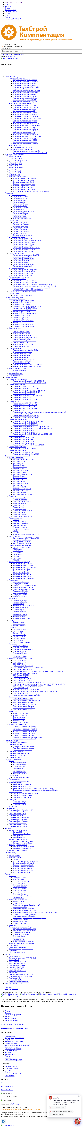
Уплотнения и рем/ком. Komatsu (24, 916)
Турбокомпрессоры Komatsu (22, 563)
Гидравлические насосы (17, 195)
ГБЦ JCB (16, 560)
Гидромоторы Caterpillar (21, 231)
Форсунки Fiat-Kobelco (21, 470)
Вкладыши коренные (20, 523)
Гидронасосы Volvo (19, 200)
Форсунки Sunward (19, 492)
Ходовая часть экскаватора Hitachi (25, 105)
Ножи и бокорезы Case (21, 346)
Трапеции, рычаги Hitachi (22, 784)
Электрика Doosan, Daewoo (22, 896)
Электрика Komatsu (20, 887)
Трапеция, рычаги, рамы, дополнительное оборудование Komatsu (35, 790)
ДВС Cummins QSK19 (20, 688)
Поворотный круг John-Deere (19, 817)
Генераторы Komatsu (20, 653)
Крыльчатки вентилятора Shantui (24, 739)
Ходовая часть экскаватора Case (24, 127)
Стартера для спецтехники (22, 642)
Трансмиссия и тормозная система (21, 949)
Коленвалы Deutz (19, 613)
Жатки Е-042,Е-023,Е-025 (18, 961)
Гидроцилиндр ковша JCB (22, 262)
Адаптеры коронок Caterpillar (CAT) (25, 350)
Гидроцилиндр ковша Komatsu (23, 259)
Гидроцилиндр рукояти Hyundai (24, 249)
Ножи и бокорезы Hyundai (22, 335)
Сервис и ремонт (11, 11)
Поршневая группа (15, 518)
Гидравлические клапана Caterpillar (25, 282)
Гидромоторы (13, 220)
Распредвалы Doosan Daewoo (23, 587)
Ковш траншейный (19, 764)
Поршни (16, 520)
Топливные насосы (19, 626)
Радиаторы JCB (18, 507)
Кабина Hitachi (14, 854)
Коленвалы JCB (18, 604)
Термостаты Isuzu (19, 717)
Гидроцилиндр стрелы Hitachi (23, 273)
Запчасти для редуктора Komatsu (24, 186)
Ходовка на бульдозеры (17, 78)
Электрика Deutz (19, 892)
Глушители (13, 951)
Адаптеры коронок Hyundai (22, 352)
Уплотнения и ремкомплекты (19, 899)
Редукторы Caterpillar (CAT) (18, 160)
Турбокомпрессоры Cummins (23, 565)
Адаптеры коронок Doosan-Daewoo (25, 359)
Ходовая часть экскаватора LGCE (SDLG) (27, 136)
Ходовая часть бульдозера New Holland (26, 91)
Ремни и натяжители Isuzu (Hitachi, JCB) (27, 700)
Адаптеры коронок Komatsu (22, 361)
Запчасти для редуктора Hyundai (24, 184)
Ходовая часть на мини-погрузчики (21, 149)
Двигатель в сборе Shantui (18, 742)
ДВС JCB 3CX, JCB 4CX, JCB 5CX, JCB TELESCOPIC (32, 686)
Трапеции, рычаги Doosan (22, 786)
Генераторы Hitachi (19, 651)
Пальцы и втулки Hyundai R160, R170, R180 (28, 421)
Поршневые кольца (19, 521)
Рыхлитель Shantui (19, 804)
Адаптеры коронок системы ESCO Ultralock (28, 366)
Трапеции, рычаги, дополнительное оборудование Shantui (33, 788)
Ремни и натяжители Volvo (22, 710)
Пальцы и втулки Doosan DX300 (24, 448)
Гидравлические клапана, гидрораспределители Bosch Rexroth (34, 286)
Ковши (11, 761)
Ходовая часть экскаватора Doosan (25, 113)
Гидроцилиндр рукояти (17, 237)
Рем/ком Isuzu (17, 903)
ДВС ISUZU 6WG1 (19, 664)
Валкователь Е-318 (15, 956)
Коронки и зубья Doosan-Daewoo (24, 313)
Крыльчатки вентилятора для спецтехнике (27, 737)
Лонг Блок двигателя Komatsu (23, 748)
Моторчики (13, 925)
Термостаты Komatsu (20, 715)
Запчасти (8, 6)
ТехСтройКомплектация (13, 2)
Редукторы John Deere (16, 173)
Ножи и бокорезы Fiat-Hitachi (23, 344)
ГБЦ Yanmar (17, 553)
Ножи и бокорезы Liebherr (22, 339)
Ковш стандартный (19, 762)
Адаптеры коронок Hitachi (22, 354)
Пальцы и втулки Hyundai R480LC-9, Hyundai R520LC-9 (32, 434)
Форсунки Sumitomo (20, 467)
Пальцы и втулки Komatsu (18, 379)
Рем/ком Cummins (19, 901)
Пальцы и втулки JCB (16, 401)
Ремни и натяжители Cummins (23, 706)
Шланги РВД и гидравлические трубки (22, 291)
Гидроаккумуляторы (16, 293)
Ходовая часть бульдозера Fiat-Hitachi (26, 87)
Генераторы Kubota (19, 655)
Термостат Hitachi (19, 719)
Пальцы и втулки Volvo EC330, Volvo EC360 (28, 445)
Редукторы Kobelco (15, 171)
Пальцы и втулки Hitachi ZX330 (24, 394)
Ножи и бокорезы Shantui (21, 332)
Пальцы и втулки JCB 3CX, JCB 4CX (26, 406)
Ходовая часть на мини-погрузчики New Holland (30, 153)
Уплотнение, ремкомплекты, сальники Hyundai (29, 918)
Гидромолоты (13, 775)
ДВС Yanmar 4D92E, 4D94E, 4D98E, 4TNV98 (28, 682)
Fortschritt (8, 954)
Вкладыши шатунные (20, 525)
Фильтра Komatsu (19, 837)
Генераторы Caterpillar (20, 646)
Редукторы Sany (14, 175)
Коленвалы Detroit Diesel (21, 618)
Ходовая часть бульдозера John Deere (25, 92)
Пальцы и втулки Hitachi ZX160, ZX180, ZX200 (29, 390)
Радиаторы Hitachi (19, 498)
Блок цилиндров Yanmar (21, 542)
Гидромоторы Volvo (20, 229)
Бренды (7, 8)
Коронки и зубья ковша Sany (23, 324)
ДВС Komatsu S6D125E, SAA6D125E (26, 673)
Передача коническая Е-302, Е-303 (21, 974)
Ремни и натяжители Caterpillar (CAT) (26, 704)
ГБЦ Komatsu (17, 549)
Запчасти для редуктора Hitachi (23, 182)
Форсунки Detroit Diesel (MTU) (23, 494)
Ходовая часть (10, 76)
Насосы (11, 620)
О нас (7, 4)
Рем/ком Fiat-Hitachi (20, 923)
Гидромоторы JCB (19, 233)
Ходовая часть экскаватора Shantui (25, 122)
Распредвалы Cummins (21, 582)
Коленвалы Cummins (20, 602)
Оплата (7, 15)
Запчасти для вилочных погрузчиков (21, 943)
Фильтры (8, 828)
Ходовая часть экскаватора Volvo (24, 109)
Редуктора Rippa (18, 938)
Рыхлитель (12, 799)
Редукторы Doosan (15, 158)
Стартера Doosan (19, 638)
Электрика (12, 876)
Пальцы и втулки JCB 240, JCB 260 (25, 408)
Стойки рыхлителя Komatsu (22, 795)
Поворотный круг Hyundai (18, 825)
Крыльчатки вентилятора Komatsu (25, 726)
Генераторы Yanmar (19, 657)
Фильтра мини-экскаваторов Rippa (25, 930)
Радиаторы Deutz (19, 505)
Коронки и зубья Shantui (21, 312)
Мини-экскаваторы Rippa (13, 983)
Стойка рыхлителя (15, 792)
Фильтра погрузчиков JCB (22, 848)
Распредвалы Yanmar (20, 595)
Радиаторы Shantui (19, 503)
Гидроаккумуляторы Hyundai (23, 295)
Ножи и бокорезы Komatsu (22, 330)
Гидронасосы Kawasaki (21, 207)
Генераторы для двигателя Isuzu (24, 649)
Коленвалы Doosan (19, 611)
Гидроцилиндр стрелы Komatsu (24, 271)
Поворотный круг (11, 808)
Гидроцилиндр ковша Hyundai (23, 264)
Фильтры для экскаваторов (18, 830)
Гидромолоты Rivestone (21, 777)
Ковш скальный (18, 768)
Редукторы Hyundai (15, 164)
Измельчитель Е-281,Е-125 (18, 965)
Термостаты (13, 711)
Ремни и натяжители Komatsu (23, 702)
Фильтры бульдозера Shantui (22, 843)
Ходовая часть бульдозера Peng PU (25, 102)
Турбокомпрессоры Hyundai (22, 571)
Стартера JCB (17, 633)
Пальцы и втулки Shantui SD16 (23, 452)
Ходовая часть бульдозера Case (23, 89)
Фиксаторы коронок (16, 374)
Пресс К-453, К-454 (15, 980)
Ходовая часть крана (16, 145)
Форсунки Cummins (20, 478)
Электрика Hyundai (19, 877)
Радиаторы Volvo (19, 512)
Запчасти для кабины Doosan (23, 870)
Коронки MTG (18, 322)
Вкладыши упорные (20, 527)
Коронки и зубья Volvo (21, 319)
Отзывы (7, 17)
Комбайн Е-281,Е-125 (16, 967)
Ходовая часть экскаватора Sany (24, 133)
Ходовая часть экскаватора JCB (24, 111)
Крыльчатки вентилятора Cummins (25, 730)
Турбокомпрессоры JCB (21, 573)
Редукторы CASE (15, 169)
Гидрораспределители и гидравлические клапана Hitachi (32, 284)
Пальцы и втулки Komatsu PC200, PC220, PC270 (29, 383)
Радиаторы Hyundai (19, 509)
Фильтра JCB (17, 832)
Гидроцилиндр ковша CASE (22, 266)
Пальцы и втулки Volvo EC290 (23, 437)
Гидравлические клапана (17, 279)
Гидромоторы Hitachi (20, 222)
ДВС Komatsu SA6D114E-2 (22, 669)
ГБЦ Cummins (18, 554)
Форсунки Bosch (18, 476)
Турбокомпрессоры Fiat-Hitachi (23, 578)
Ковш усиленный (19, 766)
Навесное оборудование (13, 759)
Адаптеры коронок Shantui (22, 355)
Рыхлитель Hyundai (19, 801)
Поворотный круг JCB (17, 815)
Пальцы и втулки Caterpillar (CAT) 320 (26, 416)
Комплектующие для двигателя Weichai (26, 695)
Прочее (7, 874)
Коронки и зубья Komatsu (22, 302)
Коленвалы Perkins (19, 616)
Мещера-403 (13, 972)
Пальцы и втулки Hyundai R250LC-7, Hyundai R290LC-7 (32, 427)
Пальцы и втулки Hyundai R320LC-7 (25, 430)
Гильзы (15, 531)
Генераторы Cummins (20, 647)
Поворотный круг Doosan (18, 826)
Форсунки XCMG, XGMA (22, 489)
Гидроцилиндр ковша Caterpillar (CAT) (26, 255)
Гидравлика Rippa (19, 940)
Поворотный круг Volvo (17, 823)
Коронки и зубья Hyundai (21, 304)
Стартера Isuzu (18, 640)
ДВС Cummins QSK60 (20, 693)
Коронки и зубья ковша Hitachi (23, 301)
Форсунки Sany (18, 485)
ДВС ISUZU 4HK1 (19, 660)
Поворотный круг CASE (17, 812)
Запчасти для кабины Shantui (23, 868)
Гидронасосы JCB (19, 202)
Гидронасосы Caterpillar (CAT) (23, 211)
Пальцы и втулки (11, 377)
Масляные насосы (19, 624)
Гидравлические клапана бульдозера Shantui (28, 290)
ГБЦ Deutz (16, 556)
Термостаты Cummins (20, 722)
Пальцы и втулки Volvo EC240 (23, 443)
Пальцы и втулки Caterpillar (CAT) (20, 414)
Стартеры (12, 627)
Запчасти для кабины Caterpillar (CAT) (26, 861)
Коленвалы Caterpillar (20, 607)
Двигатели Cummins (16, 752)
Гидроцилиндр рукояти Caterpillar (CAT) (27, 240)
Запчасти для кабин (15, 857)
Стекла (15, 859)
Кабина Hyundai (14, 856)
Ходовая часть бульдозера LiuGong (25, 98)
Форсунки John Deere (20, 490)
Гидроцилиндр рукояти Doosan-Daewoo (26, 248)
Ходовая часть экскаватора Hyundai (25, 114)
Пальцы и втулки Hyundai (18, 419)
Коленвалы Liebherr (20, 615)
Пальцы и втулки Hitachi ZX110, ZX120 (26, 388)
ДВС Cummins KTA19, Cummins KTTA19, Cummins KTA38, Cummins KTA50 (39, 684)
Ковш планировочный (20, 773)
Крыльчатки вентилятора (17, 724)
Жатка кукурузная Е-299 (17, 971)
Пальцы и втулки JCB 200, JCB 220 (25, 405)
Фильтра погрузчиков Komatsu (23, 846)
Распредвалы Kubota (20, 596)
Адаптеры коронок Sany (21, 357)
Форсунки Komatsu (19, 472)
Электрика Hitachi (19, 883)
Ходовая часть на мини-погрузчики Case (27, 151)
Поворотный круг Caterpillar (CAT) (21, 810)
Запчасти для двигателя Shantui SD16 (26, 689)
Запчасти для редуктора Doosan (24, 189)
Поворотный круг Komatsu (18, 821)
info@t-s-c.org (10, 56)
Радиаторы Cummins (20, 514)
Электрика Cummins (20, 885)
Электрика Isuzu (18, 879)
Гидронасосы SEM (19, 215)
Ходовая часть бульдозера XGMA (24, 100)
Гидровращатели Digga (21, 781)
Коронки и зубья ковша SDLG (23, 326)
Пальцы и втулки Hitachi (17, 385)
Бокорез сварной (18, 372)
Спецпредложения (11, 989)
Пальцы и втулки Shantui (17, 450)
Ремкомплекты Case (20, 921)
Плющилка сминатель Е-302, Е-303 (21, 976)
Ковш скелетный (19, 770)
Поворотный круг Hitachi (17, 814)
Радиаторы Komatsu (20, 500)
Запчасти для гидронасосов (22, 218)
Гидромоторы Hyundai (20, 226)
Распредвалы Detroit (20, 593)
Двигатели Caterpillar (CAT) (18, 755)
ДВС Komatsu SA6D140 (21, 675)
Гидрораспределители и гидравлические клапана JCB (31, 288)
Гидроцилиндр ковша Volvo (22, 257)
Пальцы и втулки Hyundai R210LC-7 (25, 423)
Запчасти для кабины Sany (22, 872)
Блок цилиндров (14, 536)
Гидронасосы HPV (19, 209)
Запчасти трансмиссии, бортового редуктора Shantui (31, 191)
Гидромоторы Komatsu (21, 224)
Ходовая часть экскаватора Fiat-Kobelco (26, 125)
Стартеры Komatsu (19, 629)
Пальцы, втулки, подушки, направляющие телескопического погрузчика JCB (40, 412)
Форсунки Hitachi (19, 461)
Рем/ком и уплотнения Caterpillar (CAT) (26, 905)
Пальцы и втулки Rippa (21, 934)
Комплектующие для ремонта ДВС (21, 658)
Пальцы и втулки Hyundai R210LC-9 (25, 425)
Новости (8, 987)
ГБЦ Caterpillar (18, 551)
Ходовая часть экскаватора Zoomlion (25, 134)
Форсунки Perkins (19, 481)
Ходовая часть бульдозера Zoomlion (25, 96)
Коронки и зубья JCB (20, 317)
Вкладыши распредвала (21, 529)
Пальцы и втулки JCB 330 (22, 410)
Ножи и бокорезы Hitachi (21, 333)
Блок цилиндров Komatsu (22, 540)
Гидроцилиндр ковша (16, 253)
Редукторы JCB (14, 165)
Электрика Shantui (19, 890)
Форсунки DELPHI (19, 487)
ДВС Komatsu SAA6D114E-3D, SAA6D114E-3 (29, 668)
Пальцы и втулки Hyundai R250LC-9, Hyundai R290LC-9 (32, 428)
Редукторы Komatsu (16, 167)
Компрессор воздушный (17, 947)
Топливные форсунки (16, 458)
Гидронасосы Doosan (20, 206)
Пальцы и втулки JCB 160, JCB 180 (25, 403)
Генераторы (13, 644)
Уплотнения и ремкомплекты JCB (24, 910)
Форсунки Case (18, 469)
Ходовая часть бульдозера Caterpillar (25, 81)
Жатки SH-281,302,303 (17, 963)
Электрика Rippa (19, 936)
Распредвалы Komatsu (20, 584)
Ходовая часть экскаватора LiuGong (25, 129)
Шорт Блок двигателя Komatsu (23, 746)
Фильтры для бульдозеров (18, 839)
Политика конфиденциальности (12, 1109)
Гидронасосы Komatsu (20, 196)
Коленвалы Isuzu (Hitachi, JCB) (23, 605)
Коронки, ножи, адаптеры (14, 297)
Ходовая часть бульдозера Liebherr (24, 83)
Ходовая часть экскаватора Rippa (24, 929)
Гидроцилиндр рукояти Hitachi (23, 244)
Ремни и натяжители (16, 697)
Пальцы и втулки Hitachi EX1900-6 (25, 399)
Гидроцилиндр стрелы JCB (22, 275)
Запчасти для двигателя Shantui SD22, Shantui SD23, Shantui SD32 (35, 691)
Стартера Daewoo (19, 636)
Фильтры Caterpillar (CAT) (22, 834)
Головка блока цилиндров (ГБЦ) (20, 545)
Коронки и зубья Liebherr (21, 315)
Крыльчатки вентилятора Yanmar (24, 731)
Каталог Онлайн (10, 10)
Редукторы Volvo (15, 156)
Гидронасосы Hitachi (20, 198)
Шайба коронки (14, 375)
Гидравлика (9, 193)
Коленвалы (13, 598)
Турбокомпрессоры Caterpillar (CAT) (25, 567)
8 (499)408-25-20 (6, 54)
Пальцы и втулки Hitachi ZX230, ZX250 (26, 392)
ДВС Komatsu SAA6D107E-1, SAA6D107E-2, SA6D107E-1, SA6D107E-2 (38, 671)
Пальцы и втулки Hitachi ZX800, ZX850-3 (27, 395)
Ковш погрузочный (19, 772)
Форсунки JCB (18, 463)
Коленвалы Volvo (19, 609)
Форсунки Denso (19, 465)
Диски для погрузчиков (17, 952)
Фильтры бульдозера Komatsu (23, 841)
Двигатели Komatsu (15, 744)
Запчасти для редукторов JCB (23, 187)
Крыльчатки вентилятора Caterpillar (25, 728)
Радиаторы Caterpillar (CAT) (22, 501)
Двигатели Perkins (15, 757)
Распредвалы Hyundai (20, 591)
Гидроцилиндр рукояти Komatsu (24, 242)
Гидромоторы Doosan (20, 228)
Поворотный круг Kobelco (18, 819)
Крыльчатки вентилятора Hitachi (24, 733)
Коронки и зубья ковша (17, 299)
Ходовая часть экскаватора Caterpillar (26, 116)
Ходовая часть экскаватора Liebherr (25, 120)
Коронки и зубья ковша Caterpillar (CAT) (27, 306)
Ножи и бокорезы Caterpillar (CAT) (25, 337)
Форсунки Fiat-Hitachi (20, 483)
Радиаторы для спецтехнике (22, 516)
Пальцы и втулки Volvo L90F (23, 439)
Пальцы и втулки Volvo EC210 (23, 441)
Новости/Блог (9, 1076)
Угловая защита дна (20, 370)
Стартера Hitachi (18, 631)
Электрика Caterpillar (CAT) (22, 881)
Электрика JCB (18, 898)
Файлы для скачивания (32, 1109)
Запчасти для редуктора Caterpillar (24, 178)
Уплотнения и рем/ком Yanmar (23, 909)
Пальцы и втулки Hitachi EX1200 (24, 397)
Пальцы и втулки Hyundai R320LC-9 (25, 432)
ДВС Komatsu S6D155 (20, 677)
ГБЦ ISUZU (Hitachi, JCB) (22, 547)
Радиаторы (12, 496)
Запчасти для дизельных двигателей (17, 456)
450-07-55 (7, 1090)
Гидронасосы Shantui (20, 217)
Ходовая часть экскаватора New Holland (27, 118)
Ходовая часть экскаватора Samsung (25, 138)
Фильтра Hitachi (18, 836)
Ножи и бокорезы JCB (20, 343)
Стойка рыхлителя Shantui (22, 797)
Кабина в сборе (10, 852)
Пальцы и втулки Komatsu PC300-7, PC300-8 (28, 381)
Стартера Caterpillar (19, 635)
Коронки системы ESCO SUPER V (25, 308)
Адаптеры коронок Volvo (21, 363)
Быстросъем (13, 806)
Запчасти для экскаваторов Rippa (20, 927)
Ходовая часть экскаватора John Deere (26, 131)
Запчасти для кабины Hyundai (23, 863)
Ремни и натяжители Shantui (23, 699)
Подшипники (13, 945)
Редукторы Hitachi (15, 162)
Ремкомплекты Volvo (20, 907)
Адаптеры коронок (15, 348)
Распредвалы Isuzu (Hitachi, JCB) (24, 585)
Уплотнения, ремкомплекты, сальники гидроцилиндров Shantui (35, 912)
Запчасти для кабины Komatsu (23, 867)
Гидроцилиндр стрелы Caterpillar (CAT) (26, 270)
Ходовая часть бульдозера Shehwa (24, 94)
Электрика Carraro (19, 894)
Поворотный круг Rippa (21, 932)
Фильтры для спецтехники (18, 850)
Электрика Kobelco (19, 888)
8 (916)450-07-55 (18, 54)
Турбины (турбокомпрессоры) (19, 562)
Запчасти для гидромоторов (22, 235)
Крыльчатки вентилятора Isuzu (23, 735)
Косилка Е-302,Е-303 (16, 969)
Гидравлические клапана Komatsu (24, 280)
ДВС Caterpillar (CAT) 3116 (22, 680)
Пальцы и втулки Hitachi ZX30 (23, 386)
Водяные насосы (18, 622)
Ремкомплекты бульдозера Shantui (24, 914)
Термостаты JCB (18, 720)
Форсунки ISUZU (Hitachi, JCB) (24, 459)
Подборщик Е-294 (15, 978)
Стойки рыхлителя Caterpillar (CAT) (25, 794)
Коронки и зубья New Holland (23, 321)
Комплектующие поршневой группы (26, 534)
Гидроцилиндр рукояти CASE (23, 251)
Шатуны (16, 532)
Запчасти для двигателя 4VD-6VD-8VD (22, 958)
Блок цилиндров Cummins (22, 543)
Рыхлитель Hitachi (19, 803)
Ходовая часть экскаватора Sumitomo (25, 144)
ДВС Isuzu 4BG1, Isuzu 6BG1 (23, 666)
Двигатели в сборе (11, 741)
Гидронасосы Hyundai (20, 204)
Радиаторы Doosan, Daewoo (22, 511)
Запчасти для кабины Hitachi (23, 865)
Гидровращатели (14, 779)
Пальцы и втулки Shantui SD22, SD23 (26, 454)
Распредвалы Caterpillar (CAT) (23, 589)
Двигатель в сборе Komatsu (22, 750)
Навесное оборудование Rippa (23, 941)
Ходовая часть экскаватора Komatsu (25, 107)
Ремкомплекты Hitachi (20, 919)
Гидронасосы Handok (20, 213)
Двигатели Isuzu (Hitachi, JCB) (19, 753)
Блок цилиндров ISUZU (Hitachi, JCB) (26, 538)
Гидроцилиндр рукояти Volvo (23, 238)
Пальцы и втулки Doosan (17, 447)
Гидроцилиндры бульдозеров (19, 277)
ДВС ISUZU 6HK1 (19, 662)
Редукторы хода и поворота (14, 154)
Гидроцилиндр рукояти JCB (22, 246)
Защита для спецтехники (17, 368)
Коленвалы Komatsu (20, 600)
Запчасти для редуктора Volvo (23, 180)
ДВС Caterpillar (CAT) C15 (22, 678)
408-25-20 (7, 1086)
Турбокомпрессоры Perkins (22, 576)
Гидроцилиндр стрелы (16, 268)
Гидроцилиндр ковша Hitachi (23, 260)
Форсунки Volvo (18, 479)
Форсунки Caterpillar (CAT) (22, 474)
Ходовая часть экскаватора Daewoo (25, 142)
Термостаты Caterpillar (20, 713)
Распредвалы (13, 580)
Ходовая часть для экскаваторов (20, 103)
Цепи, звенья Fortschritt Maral (19, 982)
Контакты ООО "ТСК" (13, 19)
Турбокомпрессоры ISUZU (22, 574)
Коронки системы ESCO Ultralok (24, 310)
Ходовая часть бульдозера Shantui (24, 85)
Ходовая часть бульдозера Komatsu (25, 80)
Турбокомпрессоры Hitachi (22, 569)
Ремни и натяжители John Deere (24, 708)
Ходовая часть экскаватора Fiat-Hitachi (26, 123)
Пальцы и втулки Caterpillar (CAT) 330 (26, 417)
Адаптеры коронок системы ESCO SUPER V (28, 364)
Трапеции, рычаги (15, 783)
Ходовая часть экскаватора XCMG (25, 140)
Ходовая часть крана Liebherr (23, 147)
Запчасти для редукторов (17, 176)
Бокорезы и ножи (15, 328)
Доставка (8, 13)
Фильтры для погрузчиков (18, 845)
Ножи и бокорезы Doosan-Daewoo (24, 341)
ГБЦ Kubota (17, 558)
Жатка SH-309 (14, 960)
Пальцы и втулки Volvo (17, 436)
